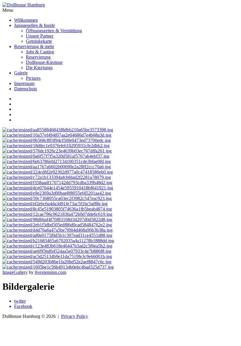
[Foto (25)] (57, 150)
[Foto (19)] (56, 135)
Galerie (21, 72)
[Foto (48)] (57, 214)
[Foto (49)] (57, 224)
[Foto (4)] (57, 187)
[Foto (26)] (55, 156)
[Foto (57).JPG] (56, 261)
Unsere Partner (39, 35)
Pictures (33, 78)
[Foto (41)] (57, 198)
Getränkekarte (39, 41)
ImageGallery (15, 272)
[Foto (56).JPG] (57, 256)
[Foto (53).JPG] (58, 240)
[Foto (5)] (57, 230)
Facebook (23, 306)
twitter (20, 300)
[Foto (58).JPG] (58, 266)
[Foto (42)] (55, 203)
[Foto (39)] (57, 182)
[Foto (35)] (56, 177)
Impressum (24, 83)
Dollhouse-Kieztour (44, 62)
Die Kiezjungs (39, 67)
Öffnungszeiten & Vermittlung (54, 30)
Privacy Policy (74, 316)
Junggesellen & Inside (34, 25)
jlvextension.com (50, 272)
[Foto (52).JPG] (57, 235)
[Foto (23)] (56, 145)
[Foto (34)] (57, 171)
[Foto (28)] (56, 161)
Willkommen (26, 20)
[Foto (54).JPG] (57, 245)
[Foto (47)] (57, 219)
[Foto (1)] (57, 129)
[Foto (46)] (57, 208)
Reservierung (38, 57)
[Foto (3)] (56, 166)
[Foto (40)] (56, 193)
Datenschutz (25, 88)
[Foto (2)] (56, 140)
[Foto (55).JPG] (56, 251)
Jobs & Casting (40, 51)
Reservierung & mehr (34, 46)
